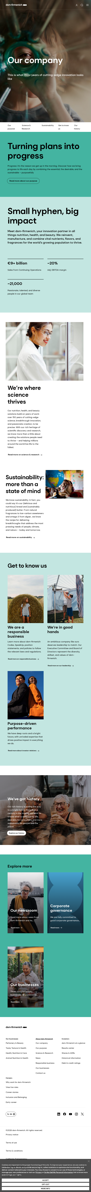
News (38, 1058)
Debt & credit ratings (71, 1063)
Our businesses (12, 1039)
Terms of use (11, 1142)
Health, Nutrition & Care (16, 1053)
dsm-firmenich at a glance (73, 1043)
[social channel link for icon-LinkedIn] (59, 1114)
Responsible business (45, 1063)
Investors (65, 1039)
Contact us (40, 1073)
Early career (11, 1102)
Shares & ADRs (68, 1053)
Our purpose (11, 127)
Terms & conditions (14, 1151)
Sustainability (48, 125)
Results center (68, 1048)
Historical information (71, 1058)
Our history (77, 127)
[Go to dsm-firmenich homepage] (16, 4)
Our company (42, 1043)
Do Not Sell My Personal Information (58, 1172)
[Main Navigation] (87, 5)
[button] (82, 5)
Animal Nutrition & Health (17, 1058)
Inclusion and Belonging (16, 1097)
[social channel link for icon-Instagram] (76, 1114)
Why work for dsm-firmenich (18, 1082)
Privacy (39, 1172)
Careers (9, 1078)
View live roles (12, 1087)
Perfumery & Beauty (14, 1043)
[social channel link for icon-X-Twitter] (82, 1114)
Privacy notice (12, 1134)
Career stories (12, 1092)
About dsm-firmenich (44, 1039)
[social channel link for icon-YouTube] (70, 1114)
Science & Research (26, 127)
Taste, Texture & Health (16, 1048)
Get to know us (63, 127)
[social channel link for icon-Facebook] (65, 1114)
